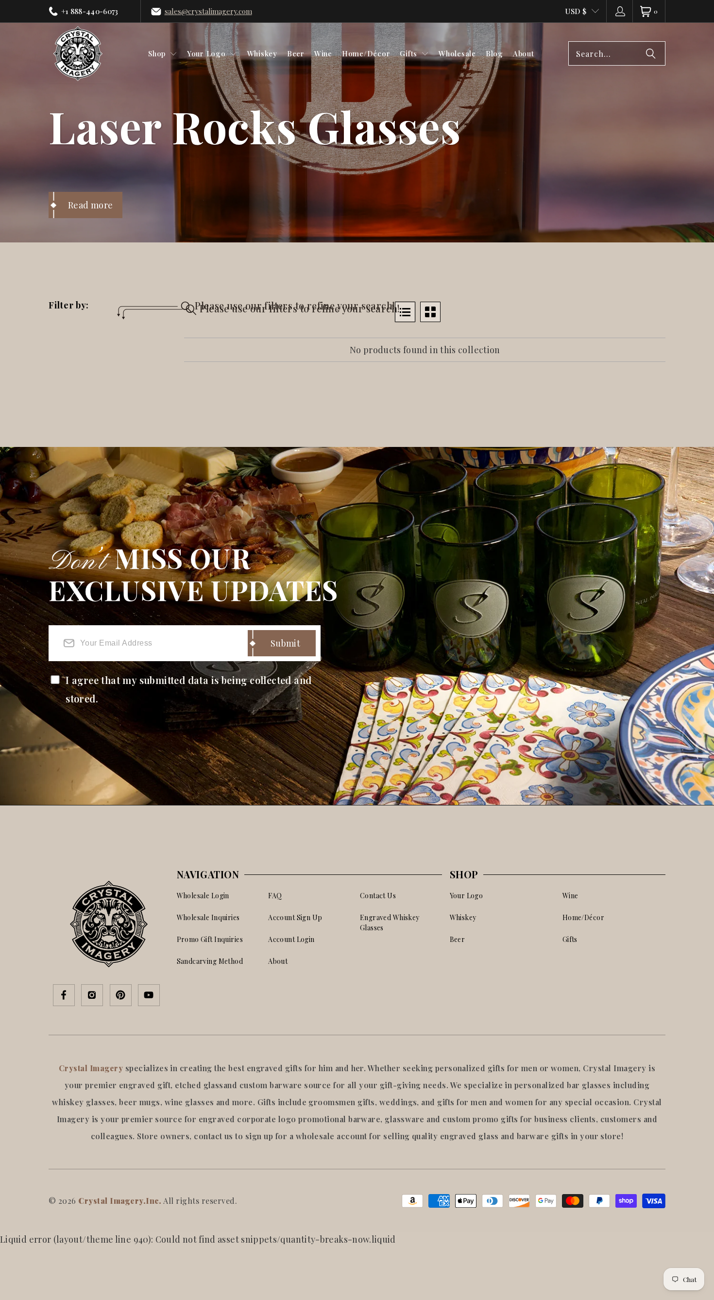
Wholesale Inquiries (208, 917)
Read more (90, 205)
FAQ (275, 895)
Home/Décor (583, 917)
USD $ (576, 11)
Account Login (291, 939)
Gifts (570, 939)
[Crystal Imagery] (78, 54)
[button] (162, 53)
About (278, 961)
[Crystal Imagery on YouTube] (149, 996)
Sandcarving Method (210, 961)
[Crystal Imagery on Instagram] (92, 996)
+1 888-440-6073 (90, 11)
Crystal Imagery (92, 1068)
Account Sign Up (295, 917)
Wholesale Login (203, 895)
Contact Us (378, 895)
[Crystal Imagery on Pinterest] (121, 996)
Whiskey (463, 917)
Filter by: (69, 306)
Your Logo (466, 895)
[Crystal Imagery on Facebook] (64, 996)
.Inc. (152, 1201)
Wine (570, 895)
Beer (457, 939)
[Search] (651, 53)
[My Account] (619, 11)
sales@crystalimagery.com (208, 11)
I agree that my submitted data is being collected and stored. (188, 689)
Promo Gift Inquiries (210, 939)
